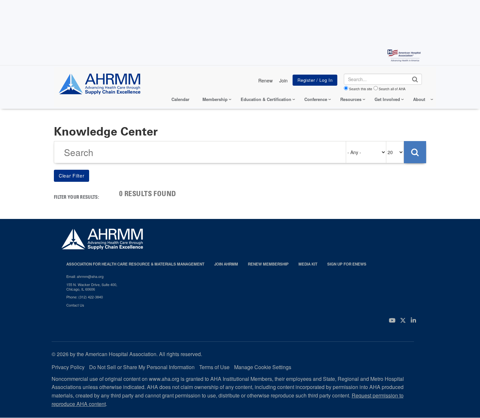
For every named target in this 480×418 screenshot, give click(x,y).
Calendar (180, 99)
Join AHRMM (226, 264)
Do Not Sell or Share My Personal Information (142, 367)
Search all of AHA (392, 89)
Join (283, 80)
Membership (215, 99)
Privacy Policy (68, 367)
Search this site (360, 89)
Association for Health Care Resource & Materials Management (135, 264)
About (419, 99)
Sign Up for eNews (346, 264)
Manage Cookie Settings (262, 367)
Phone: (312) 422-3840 (84, 297)
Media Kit (307, 264)
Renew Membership (268, 264)
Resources (350, 99)
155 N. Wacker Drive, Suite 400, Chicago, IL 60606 (91, 287)
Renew (265, 80)
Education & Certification (266, 99)
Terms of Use (214, 367)
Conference (315, 99)
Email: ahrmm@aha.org (85, 276)
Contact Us (75, 305)
